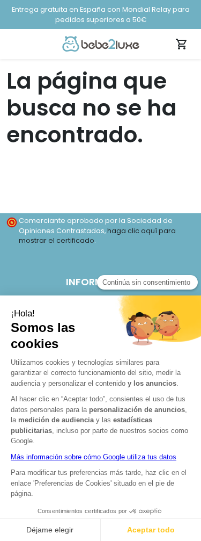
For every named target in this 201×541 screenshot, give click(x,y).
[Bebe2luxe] (100, 43)
